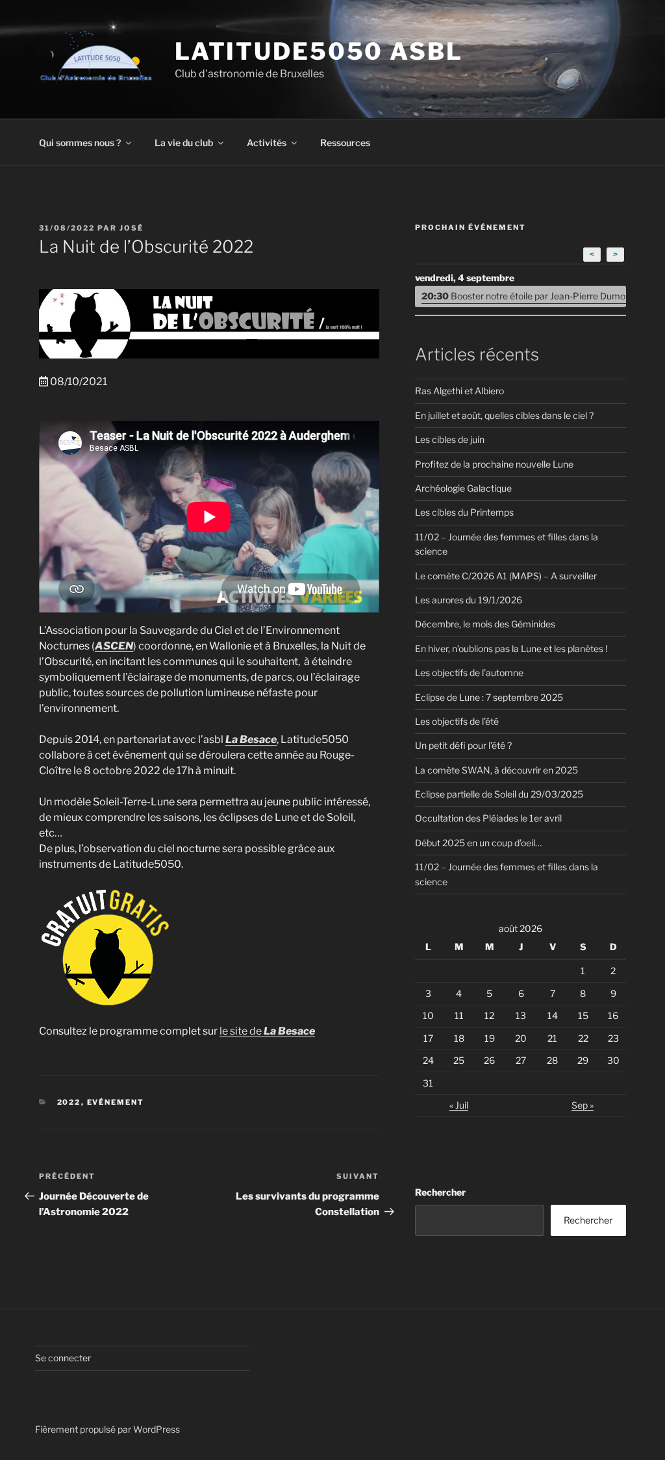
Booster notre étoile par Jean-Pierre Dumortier (523, 295)
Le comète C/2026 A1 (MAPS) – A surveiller (506, 575)
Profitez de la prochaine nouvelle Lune (494, 464)
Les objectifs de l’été (457, 721)
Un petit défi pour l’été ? (463, 745)
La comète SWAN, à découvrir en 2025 (496, 769)
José (131, 228)
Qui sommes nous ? (80, 142)
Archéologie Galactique (463, 488)
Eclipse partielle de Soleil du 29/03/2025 (499, 793)
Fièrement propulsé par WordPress (107, 1429)
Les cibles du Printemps (464, 512)
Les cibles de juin (449, 439)
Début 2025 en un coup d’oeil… (478, 842)
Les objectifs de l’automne (469, 672)
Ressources (345, 142)
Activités (266, 142)
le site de (261, 1031)
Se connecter (63, 1357)
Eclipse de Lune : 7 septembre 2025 (489, 697)
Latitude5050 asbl (319, 51)
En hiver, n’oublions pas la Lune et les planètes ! (511, 648)
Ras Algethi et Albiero (459, 390)
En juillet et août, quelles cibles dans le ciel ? (504, 415)
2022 (69, 1102)
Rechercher (440, 1192)
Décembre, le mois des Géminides (485, 623)
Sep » (582, 1105)
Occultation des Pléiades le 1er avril (488, 818)
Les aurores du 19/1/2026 (468, 599)
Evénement (116, 1102)
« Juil (458, 1105)
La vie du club (184, 142)
